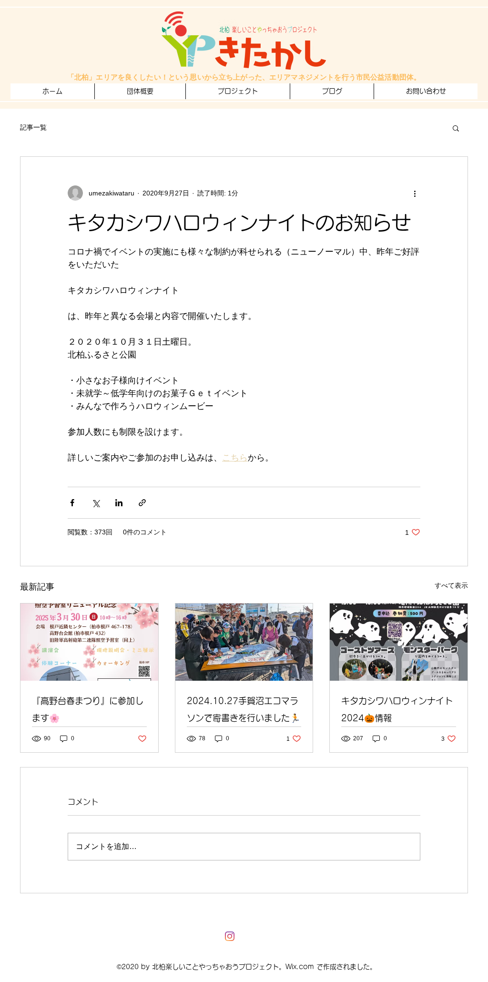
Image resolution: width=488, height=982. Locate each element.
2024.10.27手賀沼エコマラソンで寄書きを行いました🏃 (243, 709)
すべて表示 (451, 585)
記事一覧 (33, 127)
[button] (237, 91)
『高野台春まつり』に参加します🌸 (87, 709)
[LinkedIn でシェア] (118, 502)
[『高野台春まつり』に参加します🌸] (89, 642)
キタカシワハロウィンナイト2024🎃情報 (397, 709)
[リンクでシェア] (142, 502)
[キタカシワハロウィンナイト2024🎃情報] (399, 642)
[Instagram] (229, 936)
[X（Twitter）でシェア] (95, 502)
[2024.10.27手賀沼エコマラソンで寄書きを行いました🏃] (244, 642)
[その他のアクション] (414, 193)
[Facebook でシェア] (72, 502)
